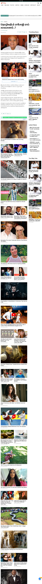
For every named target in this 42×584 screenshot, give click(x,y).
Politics (12, 5)
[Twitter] (21, 1)
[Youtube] (22, 1)
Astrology (27, 5)
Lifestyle (17, 5)
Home (2, 5)
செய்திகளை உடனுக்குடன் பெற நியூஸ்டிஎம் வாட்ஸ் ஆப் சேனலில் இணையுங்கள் (14, 117)
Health (38, 5)
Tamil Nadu (6, 5)
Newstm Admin (4, 30)
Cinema (22, 5)
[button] (40, 3)
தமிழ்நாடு (5, 21)
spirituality (33, 5)
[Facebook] (19, 1)
